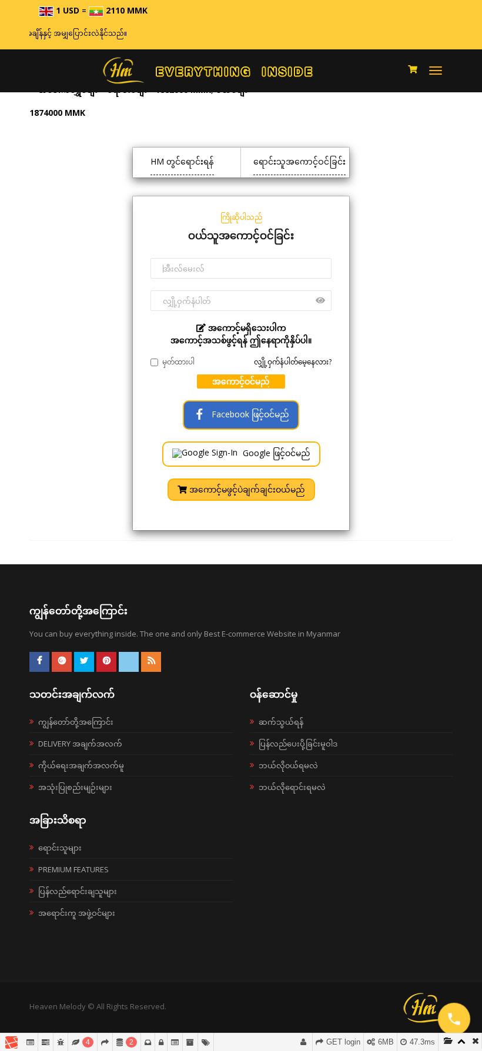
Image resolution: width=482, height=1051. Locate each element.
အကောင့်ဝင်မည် (241, 381)
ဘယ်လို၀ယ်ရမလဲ (288, 765)
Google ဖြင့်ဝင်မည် (275, 452)
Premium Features (73, 869)
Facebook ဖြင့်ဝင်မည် (249, 414)
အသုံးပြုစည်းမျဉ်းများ (75, 787)
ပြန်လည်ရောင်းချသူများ (77, 891)
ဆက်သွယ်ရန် (281, 722)
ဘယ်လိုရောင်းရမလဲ (292, 787)
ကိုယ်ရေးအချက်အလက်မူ (81, 765)
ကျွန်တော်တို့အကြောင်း (75, 722)
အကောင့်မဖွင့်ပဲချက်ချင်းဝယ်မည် (246, 489)
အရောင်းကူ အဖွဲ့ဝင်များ (76, 913)
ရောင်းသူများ (60, 847)
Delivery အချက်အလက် (80, 743)
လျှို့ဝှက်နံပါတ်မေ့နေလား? (293, 362)
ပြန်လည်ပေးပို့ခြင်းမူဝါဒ (298, 743)
